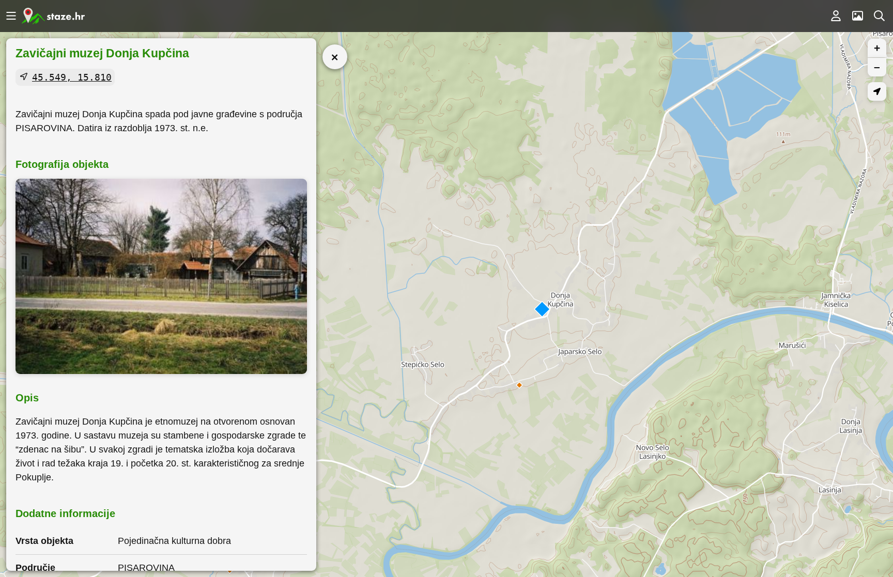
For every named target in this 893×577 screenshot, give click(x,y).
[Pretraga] (879, 16)
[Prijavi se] (835, 16)
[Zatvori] (334, 56)
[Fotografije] (857, 16)
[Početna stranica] (53, 16)
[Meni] (11, 16)
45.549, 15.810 (72, 77)
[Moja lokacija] (877, 91)
